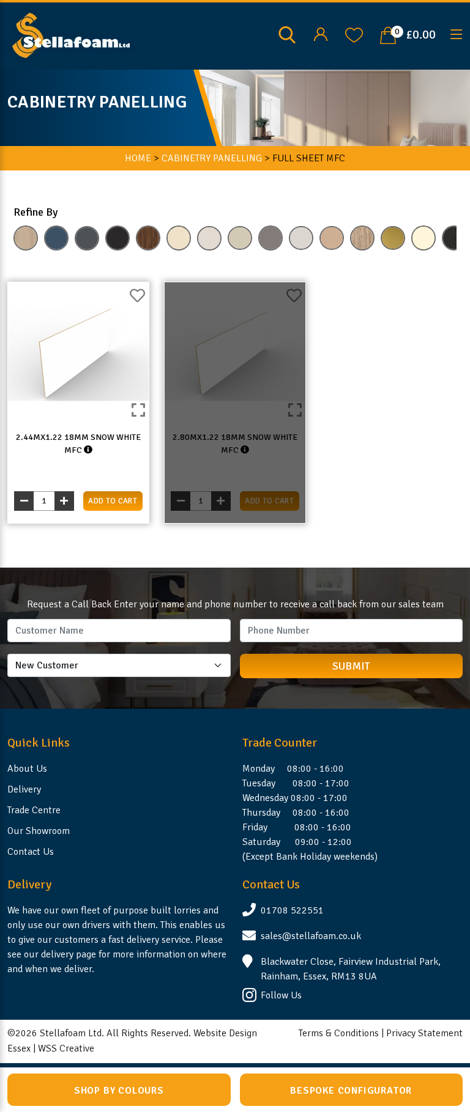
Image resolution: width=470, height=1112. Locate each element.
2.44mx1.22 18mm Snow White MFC (78, 443)
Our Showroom (38, 831)
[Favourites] (354, 35)
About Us (27, 769)
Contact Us (30, 852)
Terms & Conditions (339, 1033)
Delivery (24, 789)
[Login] (320, 35)
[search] (287, 34)
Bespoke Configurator (351, 1091)
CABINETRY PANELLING (212, 158)
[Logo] (71, 35)
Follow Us (281, 995)
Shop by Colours (119, 1091)
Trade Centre (34, 810)
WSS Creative (66, 1048)
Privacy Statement (424, 1033)
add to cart (112, 501)
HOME (138, 158)
